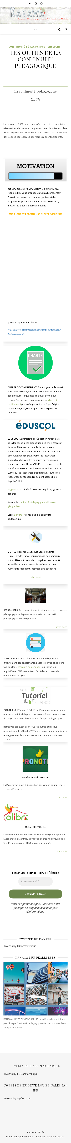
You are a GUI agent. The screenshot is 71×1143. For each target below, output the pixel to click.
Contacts (40, 1136)
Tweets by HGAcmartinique (19, 946)
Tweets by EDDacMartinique (20, 1073)
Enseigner (55, 46)
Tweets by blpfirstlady (17, 1098)
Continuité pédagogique (26, 46)
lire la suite (62, 851)
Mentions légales (56, 1136)
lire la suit (61, 626)
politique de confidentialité (29, 908)
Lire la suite (62, 797)
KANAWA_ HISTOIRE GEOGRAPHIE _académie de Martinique (34, 1019)
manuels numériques (29, 666)
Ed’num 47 (19, 514)
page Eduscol (15, 489)
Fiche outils (35, 576)
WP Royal (28, 1136)
